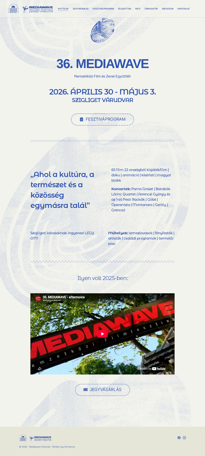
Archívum (167, 8)
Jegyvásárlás (81, 8)
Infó (137, 8)
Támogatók (151, 8)
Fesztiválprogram (103, 8)
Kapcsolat (183, 8)
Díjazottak (124, 8)
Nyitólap (63, 8)
